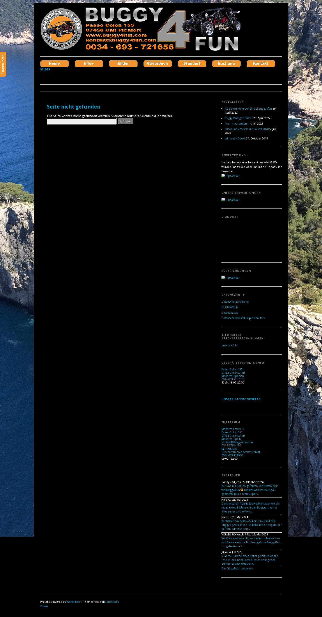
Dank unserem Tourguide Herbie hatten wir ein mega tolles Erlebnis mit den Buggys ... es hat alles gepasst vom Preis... (250, 507)
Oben (44, 606)
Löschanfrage (230, 307)
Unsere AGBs (229, 345)
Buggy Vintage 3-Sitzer (239, 118)
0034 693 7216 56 (232, 455)
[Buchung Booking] (226, 63)
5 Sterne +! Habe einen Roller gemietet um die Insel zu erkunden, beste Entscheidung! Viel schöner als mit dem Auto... (249, 559)
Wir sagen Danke (235, 138)
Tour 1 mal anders (236, 123)
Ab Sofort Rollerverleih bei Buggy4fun (248, 108)
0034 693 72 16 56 (232, 379)
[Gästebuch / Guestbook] (157, 63)
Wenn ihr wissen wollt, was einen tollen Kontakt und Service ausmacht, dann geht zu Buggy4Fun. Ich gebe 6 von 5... (251, 542)
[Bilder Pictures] (123, 63)
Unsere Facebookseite (241, 399)
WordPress (73, 601)
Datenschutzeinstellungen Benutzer (243, 318)
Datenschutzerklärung (235, 301)
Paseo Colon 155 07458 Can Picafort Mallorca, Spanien (233, 373)
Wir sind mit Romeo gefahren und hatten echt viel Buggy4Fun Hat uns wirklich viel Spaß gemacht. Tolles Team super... (249, 490)
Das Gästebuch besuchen (237, 568)
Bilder (45, 69)
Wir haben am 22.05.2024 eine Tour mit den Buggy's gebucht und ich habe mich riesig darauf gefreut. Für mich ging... (251, 525)
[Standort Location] (192, 63)
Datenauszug (229, 312)
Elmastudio (112, 601)
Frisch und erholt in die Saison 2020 (247, 129)
